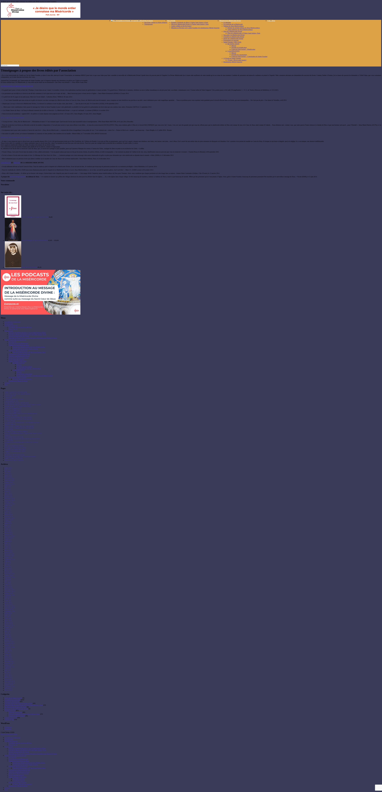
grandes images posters (18, 177)
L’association (136, 21)
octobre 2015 (9, 665)
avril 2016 (8, 654)
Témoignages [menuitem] (13, 745)
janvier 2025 (9, 497)
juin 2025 (8, 488)
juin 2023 (8, 525)
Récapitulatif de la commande (14, 437)
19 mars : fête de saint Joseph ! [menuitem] (22, 784)
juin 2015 (8, 670)
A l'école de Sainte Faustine (13, 698)
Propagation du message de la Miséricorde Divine (20, 456)
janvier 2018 (9, 624)
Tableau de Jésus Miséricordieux (233, 26)
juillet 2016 (8, 651)
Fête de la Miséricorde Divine (232, 31)
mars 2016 (8, 656)
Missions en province (15, 712)
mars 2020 (8, 586)
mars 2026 (8, 475)
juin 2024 (8, 507)
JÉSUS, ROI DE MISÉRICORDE (12, 118)
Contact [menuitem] (7, 788)
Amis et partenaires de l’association (16, 392)
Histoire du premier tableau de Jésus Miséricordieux (243, 28)
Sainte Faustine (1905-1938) (232, 42)
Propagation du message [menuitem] (16, 775)
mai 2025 (8, 489)
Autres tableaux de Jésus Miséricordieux (240, 29)
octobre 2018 (9, 609)
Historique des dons (11, 415)
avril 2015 (8, 674)
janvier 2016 (9, 660)
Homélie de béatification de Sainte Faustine (18, 417)
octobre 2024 (9, 502)
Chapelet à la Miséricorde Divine (233, 37)
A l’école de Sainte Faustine (232, 58)
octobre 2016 (9, 645)
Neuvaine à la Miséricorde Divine (234, 35)
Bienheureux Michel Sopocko (232, 62)
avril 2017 (8, 634)
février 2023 (8, 532)
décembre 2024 (9, 498)
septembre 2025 (10, 484)
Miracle (233, 46)
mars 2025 (8, 493)
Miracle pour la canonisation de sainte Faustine (19, 428)
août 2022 (8, 540)
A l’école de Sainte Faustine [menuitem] (17, 782)
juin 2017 (8, 631)
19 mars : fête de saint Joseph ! (237, 60)
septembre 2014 (10, 686)
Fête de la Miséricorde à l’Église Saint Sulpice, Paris (243, 33)
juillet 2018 (8, 613)
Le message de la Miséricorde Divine (16, 708)
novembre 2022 (10, 536)
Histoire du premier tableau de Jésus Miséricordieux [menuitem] (29, 762)
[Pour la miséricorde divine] (40, 17)
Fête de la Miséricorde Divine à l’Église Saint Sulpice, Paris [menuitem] (27, 750)
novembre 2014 (10, 683)
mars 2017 (8, 636)
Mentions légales (10, 424)
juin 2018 (8, 615)
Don (273, 21)
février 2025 (8, 495)
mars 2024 (8, 513)
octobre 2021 (9, 557)
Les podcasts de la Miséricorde (233, 24)
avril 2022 (8, 547)
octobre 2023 (9, 520)
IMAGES (17, 162)
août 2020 (8, 579)
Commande (8, 397)
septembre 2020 (10, 577)
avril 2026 (8, 473)
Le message (227, 22)
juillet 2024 (8, 505)
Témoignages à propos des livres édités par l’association (22, 439)
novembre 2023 (10, 518)
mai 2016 (8, 652)
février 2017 (8, 638)
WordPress (8, 729)
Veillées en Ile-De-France (17, 716)
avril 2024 (8, 511)
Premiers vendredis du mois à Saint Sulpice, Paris (24, 714)
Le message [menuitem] (12, 757)
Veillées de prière (10, 710)
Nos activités (171, 21)
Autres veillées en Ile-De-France (181, 26)
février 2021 (8, 570)
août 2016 (8, 649)
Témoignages (148, 24)
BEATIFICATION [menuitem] (19, 779)
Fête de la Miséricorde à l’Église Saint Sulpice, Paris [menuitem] (29, 768)
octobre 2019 (9, 593)
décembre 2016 (9, 642)
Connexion (8, 727)
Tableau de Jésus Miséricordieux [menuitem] (19, 761)
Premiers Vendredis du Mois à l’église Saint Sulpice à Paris (189, 22)
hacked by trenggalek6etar (13, 408)
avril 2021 (8, 566)
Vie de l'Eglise (9, 719)
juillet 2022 (8, 541)
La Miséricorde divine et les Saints (15, 707)
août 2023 (8, 522)
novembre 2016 (10, 643)
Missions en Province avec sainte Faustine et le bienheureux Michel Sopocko (195, 28)
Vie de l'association (11, 717)
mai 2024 (8, 509)
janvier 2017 (9, 640)
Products (7, 435)
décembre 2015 (9, 661)
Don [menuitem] (6, 789)
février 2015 (8, 678)
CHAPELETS (6, 162)
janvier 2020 (9, 588)
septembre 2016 (10, 647)
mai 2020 (8, 583)
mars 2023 (8, 531)
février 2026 (8, 477)
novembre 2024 (10, 500)
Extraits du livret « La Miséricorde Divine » (18, 406)
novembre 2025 (10, 480)
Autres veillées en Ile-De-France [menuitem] (19, 752)
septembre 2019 (10, 595)
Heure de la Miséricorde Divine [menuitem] (19, 773)
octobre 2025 (9, 482)
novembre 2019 (10, 591)
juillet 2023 (8, 523)
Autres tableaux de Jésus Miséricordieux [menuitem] (25, 764)
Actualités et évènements (124, 21)
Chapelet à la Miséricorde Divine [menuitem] (19, 771)
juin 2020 (8, 581)
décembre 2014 (9, 681)
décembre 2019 (9, 590)
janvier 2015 (9, 679)
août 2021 (8, 561)
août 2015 (8, 669)
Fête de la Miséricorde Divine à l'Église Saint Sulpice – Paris (24, 705)
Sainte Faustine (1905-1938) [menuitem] (18, 777)
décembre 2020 (9, 574)
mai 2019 (8, 599)
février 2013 (8, 688)
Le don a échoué (10, 421)
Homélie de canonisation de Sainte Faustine (18, 419)
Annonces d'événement (12, 701)
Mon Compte (9, 430)
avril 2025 (8, 491)
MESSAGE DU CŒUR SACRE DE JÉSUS (16, 137)
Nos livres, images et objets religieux (155, 22)
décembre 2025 (9, 479)
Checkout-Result (10, 396)
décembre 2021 (9, 554)
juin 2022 (8, 543)
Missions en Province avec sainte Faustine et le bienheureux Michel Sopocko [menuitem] (33, 753)
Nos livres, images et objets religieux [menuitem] (20, 743)
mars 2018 (8, 620)
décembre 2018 (9, 606)
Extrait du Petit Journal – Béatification (243, 49)
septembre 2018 (10, 611)
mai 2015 (8, 672)
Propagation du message (231, 40)
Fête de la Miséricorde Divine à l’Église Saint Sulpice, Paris (190, 24)
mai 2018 (8, 617)
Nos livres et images (146, 21)
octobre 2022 (9, 538)
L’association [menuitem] (9, 739)
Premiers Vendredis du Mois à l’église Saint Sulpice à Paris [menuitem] (27, 748)
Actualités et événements (12, 700)
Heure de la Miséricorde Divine (233, 38)
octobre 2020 (9, 575)
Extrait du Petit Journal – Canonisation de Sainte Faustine (249, 56)
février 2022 (8, 550)
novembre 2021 (10, 556)
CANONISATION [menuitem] (19, 780)
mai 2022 (8, 545)
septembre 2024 (10, 504)
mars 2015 (8, 676)
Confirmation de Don (11, 401)
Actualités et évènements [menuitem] (12, 737)
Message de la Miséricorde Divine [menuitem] (15, 755)
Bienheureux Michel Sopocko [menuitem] (18, 786)
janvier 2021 (9, 572)
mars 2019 (8, 602)
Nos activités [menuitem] (9, 746)
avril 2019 (8, 600)
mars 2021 (8, 568)
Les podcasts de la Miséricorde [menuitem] (18, 759)
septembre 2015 (10, 667)
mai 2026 (8, 471)
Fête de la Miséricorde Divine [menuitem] (18, 766)
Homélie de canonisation (239, 55)
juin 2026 (8, 470)
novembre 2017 (10, 626)
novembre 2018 (10, 608)
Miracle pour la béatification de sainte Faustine (19, 426)
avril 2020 (8, 584)
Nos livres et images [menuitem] (11, 741)
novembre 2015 (10, 663)
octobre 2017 (9, 627)
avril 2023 (8, 529)
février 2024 (8, 514)
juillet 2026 (8, 468)
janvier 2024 (9, 516)
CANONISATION (233, 51)
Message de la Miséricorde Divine (230, 21)
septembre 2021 (10, 559)
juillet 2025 (8, 486)
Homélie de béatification (239, 47)
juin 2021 (8, 563)
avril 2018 (8, 618)
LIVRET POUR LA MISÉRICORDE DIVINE (17, 86)
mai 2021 (8, 565)
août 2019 (8, 597)
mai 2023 (8, 527)
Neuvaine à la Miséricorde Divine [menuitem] (19, 770)
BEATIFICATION (233, 44)
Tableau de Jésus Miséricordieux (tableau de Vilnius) (21, 442)
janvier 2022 (9, 552)
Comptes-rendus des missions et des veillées (18, 703)
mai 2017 (8, 633)
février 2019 (8, 604)
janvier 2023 (9, 534)
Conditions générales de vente (14, 399)
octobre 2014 (9, 685)
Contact (269, 21)
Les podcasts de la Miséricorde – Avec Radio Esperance (22, 422)
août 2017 (8, 629)
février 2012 (8, 690)
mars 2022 (8, 548)
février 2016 (8, 658)
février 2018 (8, 622)
